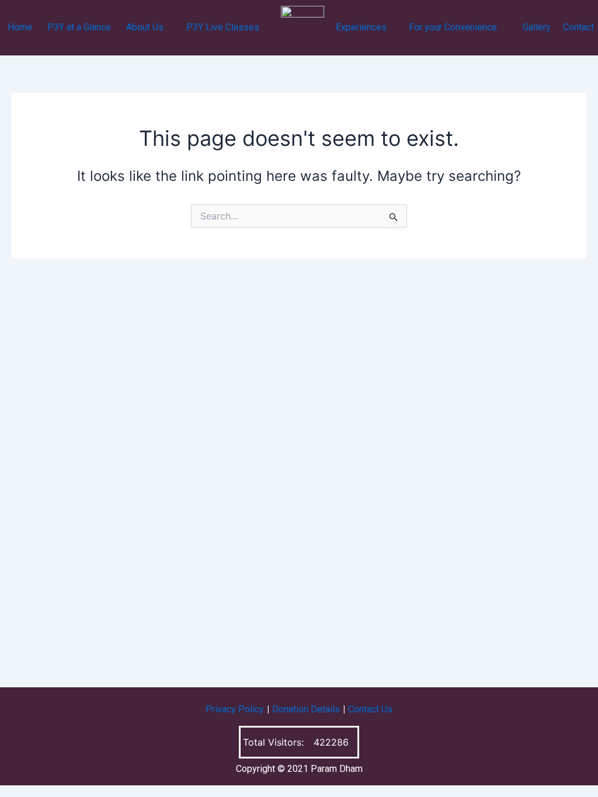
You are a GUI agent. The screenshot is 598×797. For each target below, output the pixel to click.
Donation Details (306, 709)
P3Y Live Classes (222, 27)
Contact (578, 27)
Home (20, 27)
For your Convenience (453, 27)
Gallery (537, 27)
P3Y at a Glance (79, 27)
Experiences (361, 27)
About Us (145, 27)
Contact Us (370, 709)
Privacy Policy (235, 709)
